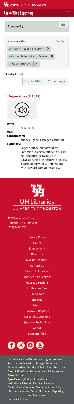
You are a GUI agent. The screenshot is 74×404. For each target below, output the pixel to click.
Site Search (37, 294)
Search (37, 305)
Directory (37, 254)
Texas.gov (51, 363)
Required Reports (43, 383)
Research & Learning (37, 317)
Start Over (60, 41)
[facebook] (11, 345)
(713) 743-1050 (17, 227)
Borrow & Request (37, 311)
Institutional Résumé (19, 383)
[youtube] (40, 345)
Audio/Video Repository (18, 13)
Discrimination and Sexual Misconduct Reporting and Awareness (36, 393)
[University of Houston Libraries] (37, 197)
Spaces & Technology (37, 322)
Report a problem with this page (26, 363)
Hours (37, 243)
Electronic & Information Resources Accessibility (35, 387)
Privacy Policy (37, 237)
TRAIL (41, 367)
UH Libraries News (37, 288)
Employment (37, 248)
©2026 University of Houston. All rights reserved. (35, 359)
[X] (21, 345)
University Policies (18, 399)
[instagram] (30, 345)
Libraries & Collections (37, 277)
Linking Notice (55, 371)
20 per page (56, 81)
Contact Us (37, 266)
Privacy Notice (16, 375)
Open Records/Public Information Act (29, 379)
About (37, 328)
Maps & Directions (37, 283)
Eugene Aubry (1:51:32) (24, 96)
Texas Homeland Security (22, 367)
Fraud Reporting (55, 367)
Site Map (37, 300)
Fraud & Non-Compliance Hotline (26, 371)
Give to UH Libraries (37, 271)
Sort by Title (33, 81)
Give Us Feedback (37, 260)
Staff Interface (37, 334)
